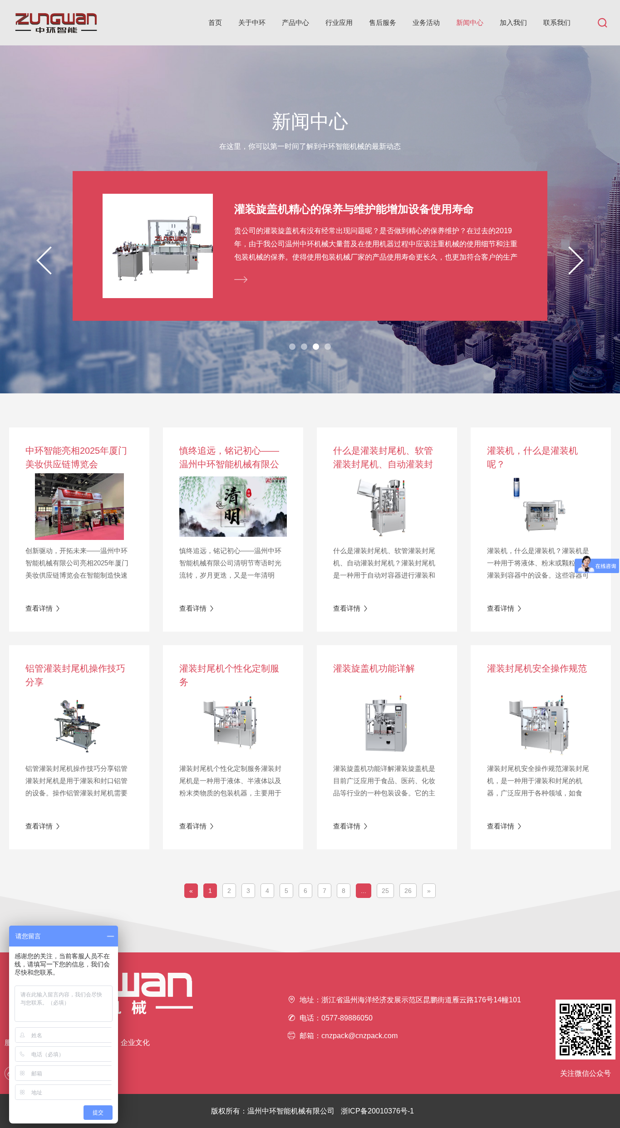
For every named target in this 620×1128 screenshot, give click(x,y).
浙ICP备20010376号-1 (377, 1111)
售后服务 (382, 22)
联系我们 (557, 22)
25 (385, 890)
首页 (215, 22)
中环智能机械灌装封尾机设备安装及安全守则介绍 (354, 209)
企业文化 (135, 1042)
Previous (44, 260)
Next (576, 260)
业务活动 (426, 22)
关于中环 (252, 22)
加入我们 (513, 22)
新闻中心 (469, 22)
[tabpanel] (310, 246)
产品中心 (295, 22)
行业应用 (339, 22)
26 (408, 890)
